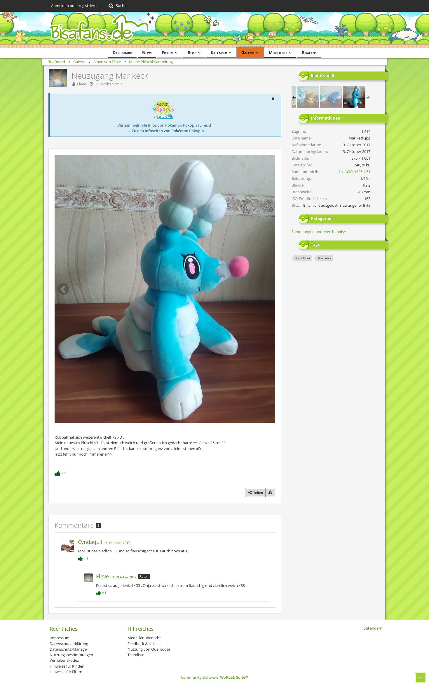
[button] (273, 98)
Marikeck (324, 258)
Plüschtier (303, 258)
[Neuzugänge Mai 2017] (308, 97)
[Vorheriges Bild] (63, 289)
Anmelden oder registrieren (75, 5)
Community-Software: (214, 677)
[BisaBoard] (214, 30)
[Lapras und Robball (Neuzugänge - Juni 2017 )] (331, 97)
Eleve (81, 84)
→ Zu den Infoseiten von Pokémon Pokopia (165, 130)
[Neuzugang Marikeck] (354, 97)
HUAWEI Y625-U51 (354, 171)
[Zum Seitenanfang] (420, 677)
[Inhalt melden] (270, 492)
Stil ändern (373, 628)
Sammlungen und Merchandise (319, 231)
